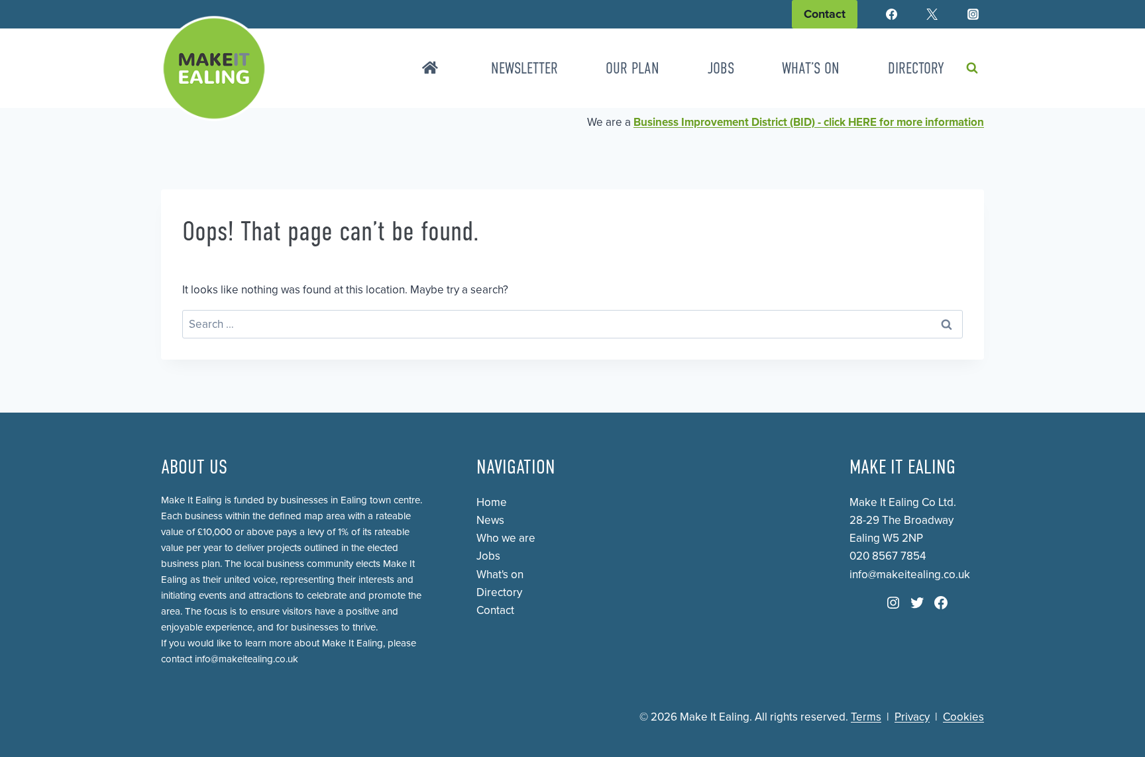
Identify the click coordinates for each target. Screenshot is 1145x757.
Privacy (912, 717)
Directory (916, 68)
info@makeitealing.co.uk (246, 659)
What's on (499, 574)
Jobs (721, 68)
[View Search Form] (972, 68)
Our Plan (632, 68)
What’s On (811, 68)
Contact (824, 14)
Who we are (505, 538)
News (490, 520)
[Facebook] (892, 14)
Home (491, 502)
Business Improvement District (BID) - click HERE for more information (808, 122)
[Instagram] (972, 14)
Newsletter (524, 68)
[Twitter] (932, 14)
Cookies (963, 717)
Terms (866, 717)
